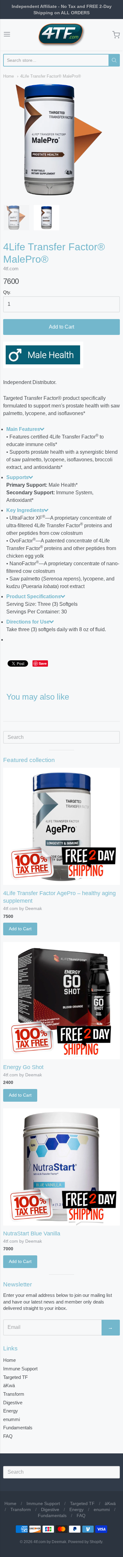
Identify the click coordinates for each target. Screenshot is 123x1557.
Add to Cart (61, 327)
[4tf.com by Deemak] (61, 35)
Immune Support (20, 1368)
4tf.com (11, 268)
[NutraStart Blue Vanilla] (61, 1167)
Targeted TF (15, 1377)
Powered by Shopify (85, 1542)
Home (8, 76)
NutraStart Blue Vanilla (31, 1233)
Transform (13, 1394)
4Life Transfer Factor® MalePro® (50, 76)
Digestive (12, 1402)
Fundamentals (17, 1427)
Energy (10, 1410)
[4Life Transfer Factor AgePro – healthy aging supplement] (61, 826)
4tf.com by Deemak (22, 908)
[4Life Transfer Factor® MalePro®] (16, 217)
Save (43, 663)
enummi (11, 1419)
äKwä (9, 1385)
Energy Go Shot (23, 1067)
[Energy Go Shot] (61, 1000)
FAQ (8, 1436)
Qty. (7, 292)
